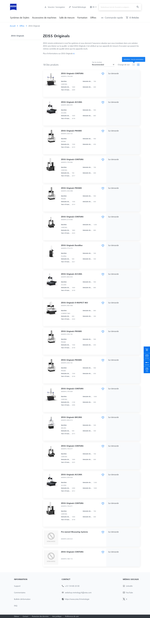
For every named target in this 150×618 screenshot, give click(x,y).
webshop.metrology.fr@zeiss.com (78, 592)
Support (17, 586)
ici (74, 53)
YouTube (129, 592)
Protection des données (40, 616)
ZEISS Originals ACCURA (71, 102)
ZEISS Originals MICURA (71, 417)
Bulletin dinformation (22, 599)
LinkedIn (129, 586)
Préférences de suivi (72, 616)
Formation (82, 17)
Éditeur (16, 616)
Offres (93, 17)
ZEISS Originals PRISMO (71, 130)
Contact (25, 616)
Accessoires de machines (44, 17)
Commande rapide (114, 17)
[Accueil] (13, 7)
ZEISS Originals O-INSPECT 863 (74, 302)
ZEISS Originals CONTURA (72, 73)
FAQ (15, 605)
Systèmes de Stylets (19, 17)
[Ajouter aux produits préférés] (102, 73)
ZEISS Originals (17, 35)
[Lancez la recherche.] (137, 7)
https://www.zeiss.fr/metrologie (77, 599)
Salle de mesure (67, 17)
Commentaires (19, 592)
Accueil (12, 26)
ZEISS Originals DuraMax (72, 245)
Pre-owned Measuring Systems (74, 532)
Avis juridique (56, 616)
